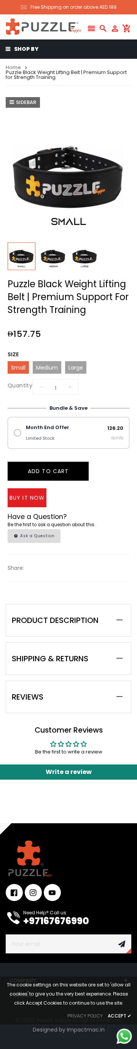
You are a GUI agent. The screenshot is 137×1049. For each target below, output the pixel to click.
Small (18, 367)
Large (75, 367)
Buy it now (27, 498)
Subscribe (121, 943)
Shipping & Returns (50, 658)
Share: (16, 568)
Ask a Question (37, 536)
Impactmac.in (86, 1029)
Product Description (55, 620)
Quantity (20, 385)
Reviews (27, 697)
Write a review (69, 771)
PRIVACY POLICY (85, 1016)
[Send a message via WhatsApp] (124, 1036)
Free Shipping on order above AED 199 (73, 7)
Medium (47, 367)
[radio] (68, 433)
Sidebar (26, 102)
